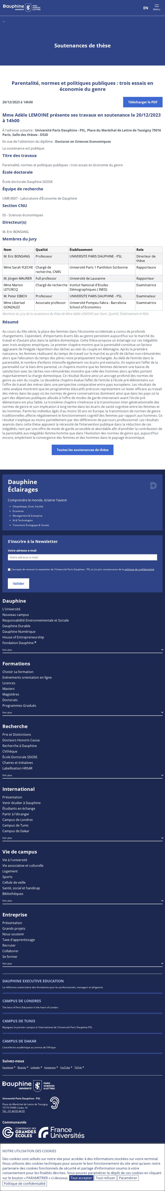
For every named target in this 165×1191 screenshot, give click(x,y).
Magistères (10, 694)
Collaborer (10, 951)
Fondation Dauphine (18, 643)
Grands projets (13, 928)
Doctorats (10, 700)
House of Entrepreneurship (23, 637)
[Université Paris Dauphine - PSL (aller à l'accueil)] (21, 8)
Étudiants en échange (18, 808)
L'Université (11, 609)
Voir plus (7, 649)
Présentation (12, 797)
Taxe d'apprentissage (18, 940)
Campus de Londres (17, 820)
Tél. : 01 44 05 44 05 (13, 1111)
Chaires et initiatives (17, 762)
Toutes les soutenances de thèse (82, 450)
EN (145, 7)
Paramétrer (128, 1178)
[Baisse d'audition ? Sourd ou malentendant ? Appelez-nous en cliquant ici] (54, 1106)
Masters (8, 688)
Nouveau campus (15, 614)
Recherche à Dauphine (19, 746)
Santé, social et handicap (21, 888)
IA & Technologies (23, 520)
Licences (8, 683)
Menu (156, 9)
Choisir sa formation (17, 672)
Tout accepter (81, 1178)
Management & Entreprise (27, 515)
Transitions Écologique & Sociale (31, 525)
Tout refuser (105, 1178)
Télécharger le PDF (143, 102)
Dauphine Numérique (18, 631)
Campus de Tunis (15, 825)
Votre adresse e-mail (22, 550)
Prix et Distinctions (16, 734)
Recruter (9, 945)
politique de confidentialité (139, 569)
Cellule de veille (14, 882)
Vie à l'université (14, 860)
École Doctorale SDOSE (19, 757)
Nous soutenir (13, 934)
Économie (18, 511)
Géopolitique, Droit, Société (28, 506)
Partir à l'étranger (15, 814)
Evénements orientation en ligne (27, 677)
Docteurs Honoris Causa (21, 740)
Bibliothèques (12, 893)
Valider (18, 583)
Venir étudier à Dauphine (21, 803)
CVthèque (9, 751)
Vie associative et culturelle (22, 865)
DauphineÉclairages (23, 485)
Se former (10, 956)
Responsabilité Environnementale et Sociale (35, 620)
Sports (7, 877)
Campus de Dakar (15, 831)
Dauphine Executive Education (33, 981)
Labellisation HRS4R (17, 768)
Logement (10, 871)
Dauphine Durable (16, 626)
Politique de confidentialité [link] (24, 1183)
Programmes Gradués (19, 705)
